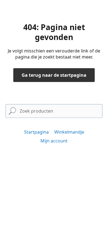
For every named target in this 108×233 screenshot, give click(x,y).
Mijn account (54, 141)
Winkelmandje (69, 132)
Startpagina (36, 132)
